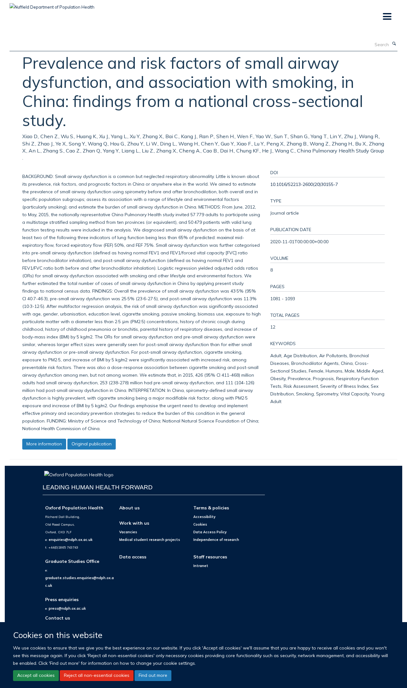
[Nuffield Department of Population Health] (52, 4)
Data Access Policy (210, 532)
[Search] (393, 43)
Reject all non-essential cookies (96, 675)
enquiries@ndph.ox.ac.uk (71, 539)
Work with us (134, 523)
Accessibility (204, 516)
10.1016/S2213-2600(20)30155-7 (304, 184)
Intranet (200, 566)
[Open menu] (386, 16)
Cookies (200, 524)
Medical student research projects (149, 539)
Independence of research (216, 539)
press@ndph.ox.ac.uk (67, 608)
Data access (132, 556)
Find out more (153, 675)
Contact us (57, 618)
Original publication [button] (92, 444)
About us (129, 507)
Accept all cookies (36, 675)
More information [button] (44, 444)
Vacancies (128, 532)
